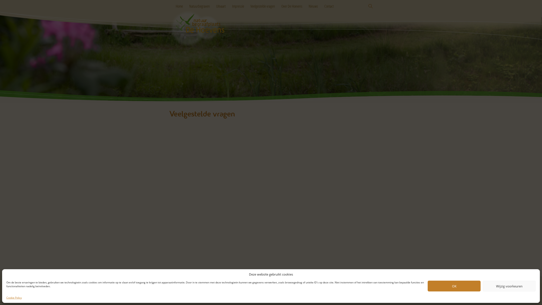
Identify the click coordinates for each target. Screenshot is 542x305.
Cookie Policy (14, 297)
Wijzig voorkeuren (509, 286)
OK (454, 286)
